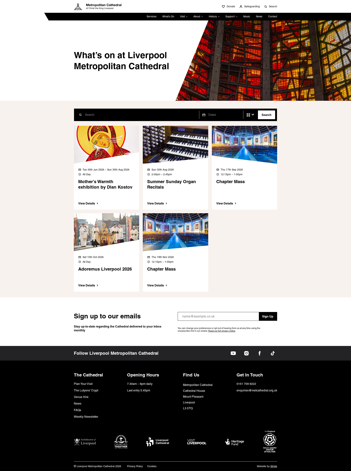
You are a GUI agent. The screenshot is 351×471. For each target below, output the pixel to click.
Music (246, 16)
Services (151, 16)
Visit (182, 16)
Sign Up (267, 316)
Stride (273, 466)
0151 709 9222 (246, 384)
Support (230, 16)
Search (266, 115)
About (196, 16)
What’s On (168, 16)
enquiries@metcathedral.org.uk (257, 390)
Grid (248, 115)
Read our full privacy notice (221, 331)
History (213, 16)
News (259, 16)
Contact (272, 16)
